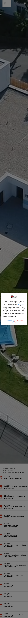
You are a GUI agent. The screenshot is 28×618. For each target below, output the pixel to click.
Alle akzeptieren (8, 321)
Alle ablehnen (19, 321)
